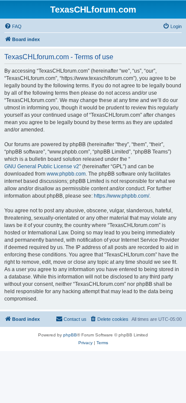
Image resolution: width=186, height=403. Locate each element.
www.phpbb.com (66, 174)
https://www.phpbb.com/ (121, 196)
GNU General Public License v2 (41, 166)
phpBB (70, 335)
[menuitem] (13, 26)
